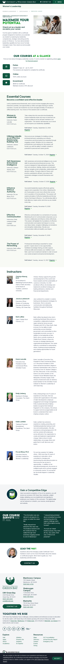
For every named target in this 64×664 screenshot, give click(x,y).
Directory (36, 639)
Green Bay (13, 621)
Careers (36, 641)
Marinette (47, 621)
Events (36, 643)
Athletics (18, 637)
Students (19, 641)
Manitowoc (21, 621)
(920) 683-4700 (28, 584)
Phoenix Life (20, 639)
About (4, 641)
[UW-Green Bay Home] (18, 2)
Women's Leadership (12, 6)
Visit (4, 637)
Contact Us (46, 2)
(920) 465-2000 (8, 599)
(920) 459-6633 (28, 597)
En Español (19, 643)
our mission (54, 621)
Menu (60, 2)
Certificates (23, 11)
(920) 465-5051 (28, 607)
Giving (35, 645)
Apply (4, 639)
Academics (6, 643)
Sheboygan (30, 621)
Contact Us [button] (29, 563)
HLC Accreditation (48, 637)
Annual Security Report (50, 639)
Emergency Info (48, 641)
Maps (35, 637)
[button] (4, 629)
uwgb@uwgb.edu (8, 601)
